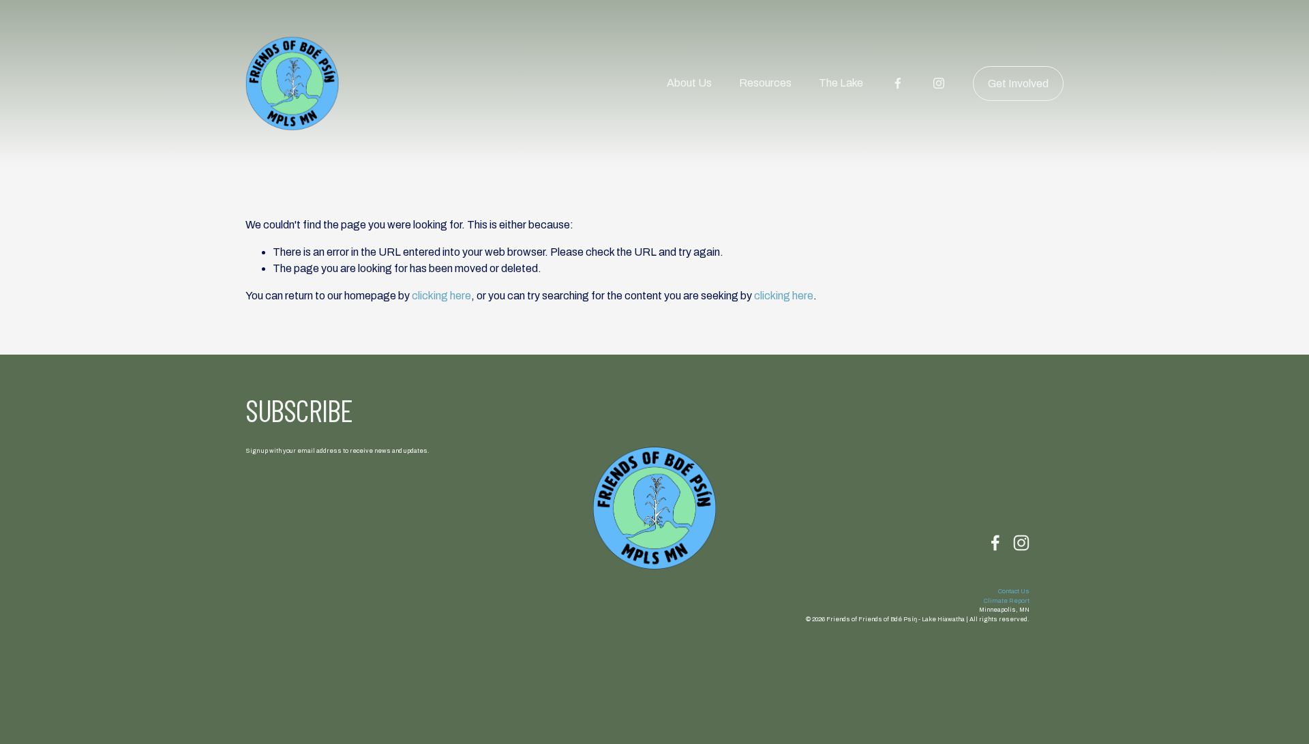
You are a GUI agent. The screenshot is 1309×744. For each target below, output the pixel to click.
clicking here (441, 295)
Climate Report (1006, 600)
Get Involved (1018, 83)
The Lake (841, 83)
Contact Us (1013, 591)
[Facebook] (898, 83)
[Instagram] (939, 83)
